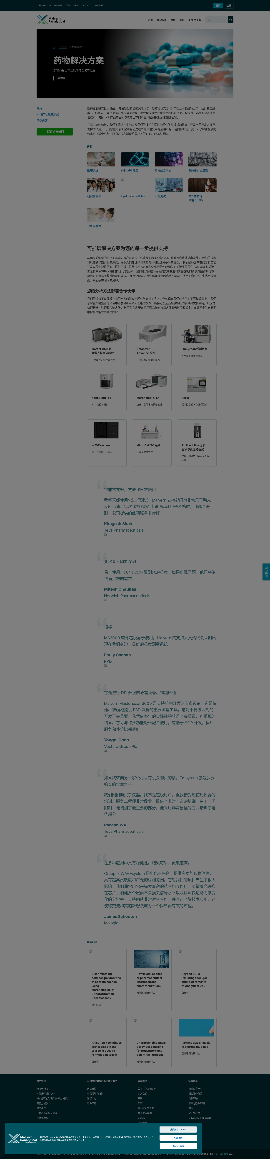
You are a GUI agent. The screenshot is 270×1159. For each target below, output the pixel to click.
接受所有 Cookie (178, 1129)
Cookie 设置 (178, 1146)
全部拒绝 (178, 1137)
